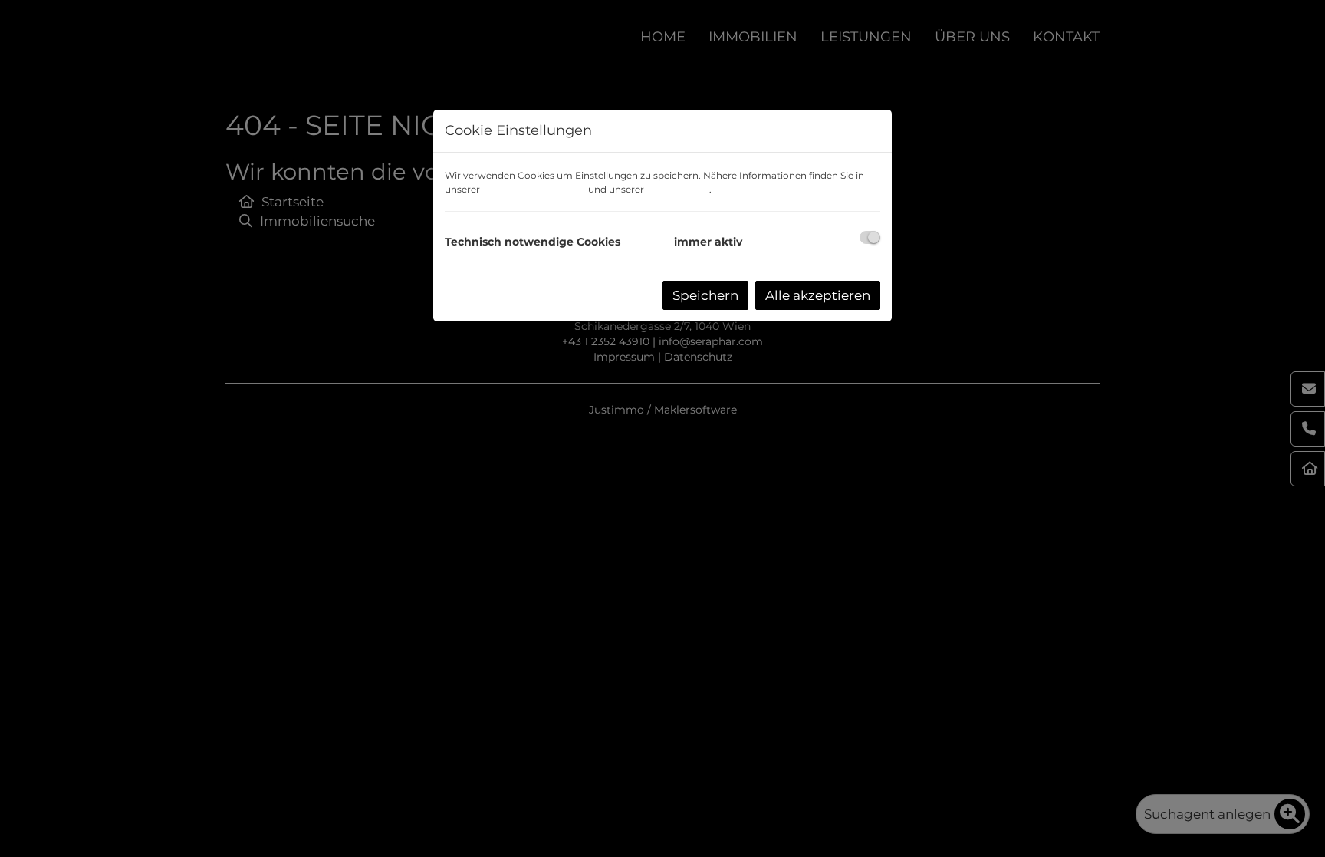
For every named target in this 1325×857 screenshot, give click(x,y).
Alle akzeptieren (817, 295)
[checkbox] (870, 237)
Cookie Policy (677, 189)
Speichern (705, 295)
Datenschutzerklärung (534, 189)
